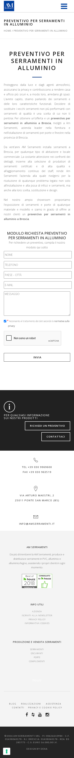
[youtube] (40, 715)
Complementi (37, 661)
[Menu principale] (64, 6)
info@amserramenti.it (37, 523)
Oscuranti (37, 653)
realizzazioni (31, 703)
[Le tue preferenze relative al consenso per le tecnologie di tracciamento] (6, 751)
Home (7, 30)
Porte (37, 657)
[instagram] (48, 715)
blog (12, 703)
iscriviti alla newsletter (37, 615)
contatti (18, 707)
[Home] (9, 6)
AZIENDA (37, 611)
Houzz (37, 680)
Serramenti (37, 649)
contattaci (55, 436)
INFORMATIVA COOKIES (37, 623)
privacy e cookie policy (44, 707)
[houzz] (33, 715)
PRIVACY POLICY (37, 619)
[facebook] (27, 715)
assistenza (54, 703)
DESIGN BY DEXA (37, 748)
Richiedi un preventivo (47, 425)
